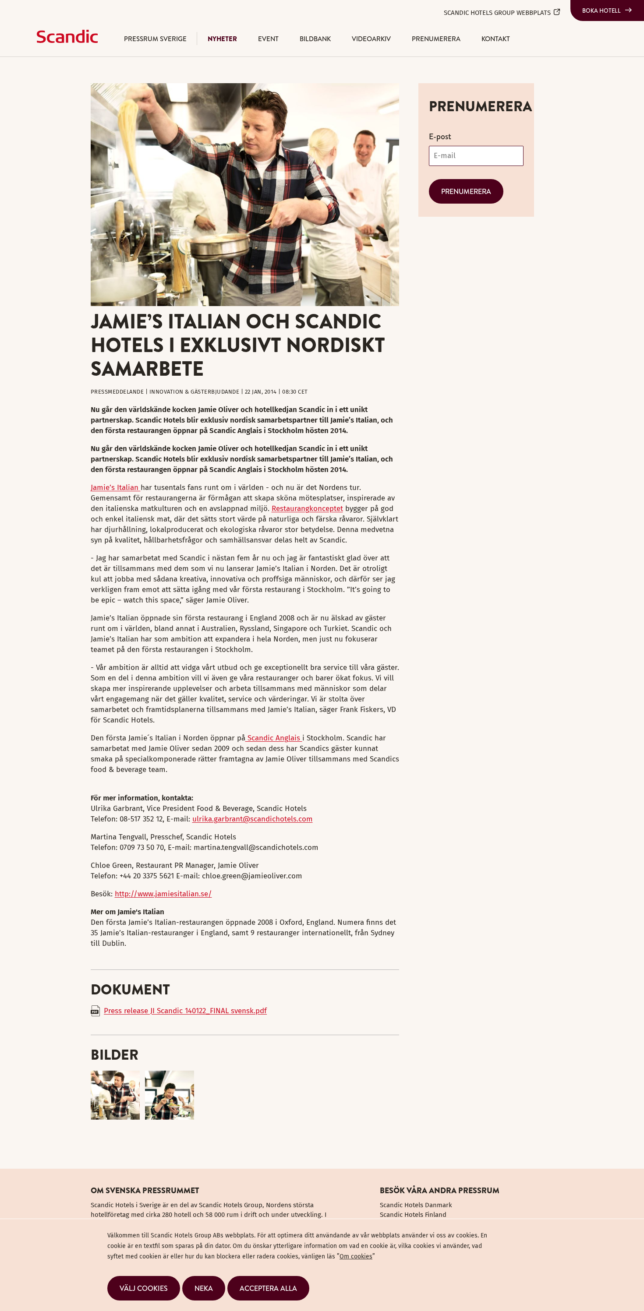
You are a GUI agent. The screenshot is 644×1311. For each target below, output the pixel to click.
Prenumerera (436, 38)
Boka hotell (601, 10)
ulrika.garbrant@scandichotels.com (252, 819)
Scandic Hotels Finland (413, 1215)
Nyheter (222, 38)
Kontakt (495, 38)
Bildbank (315, 38)
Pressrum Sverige (155, 38)
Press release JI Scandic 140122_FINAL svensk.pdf (185, 1010)
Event (268, 38)
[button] (143, 1288)
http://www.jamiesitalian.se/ (163, 894)
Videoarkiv (371, 38)
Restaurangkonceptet (307, 508)
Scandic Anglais (273, 738)
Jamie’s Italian (116, 487)
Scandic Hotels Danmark (416, 1205)
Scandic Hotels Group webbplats (497, 13)
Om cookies (356, 1256)
